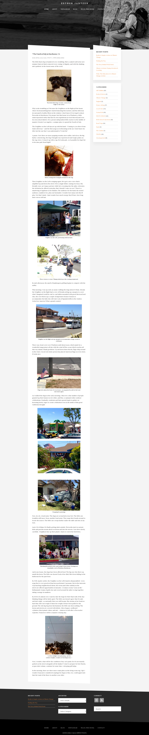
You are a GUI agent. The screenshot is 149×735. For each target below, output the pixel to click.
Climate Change (101, 98)
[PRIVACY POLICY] (81, 733)
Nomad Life (99, 112)
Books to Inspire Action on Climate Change (40, 699)
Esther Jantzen (75, 3)
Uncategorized (100, 138)
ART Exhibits (100, 90)
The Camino (99, 130)
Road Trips (99, 123)
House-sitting (35, 57)
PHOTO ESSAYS (101, 116)
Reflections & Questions (103, 119)
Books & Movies (100, 94)
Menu (116, 4)
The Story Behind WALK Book (105, 64)
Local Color (43, 57)
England (98, 101)
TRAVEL (98, 134)
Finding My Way (101, 61)
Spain (97, 127)
